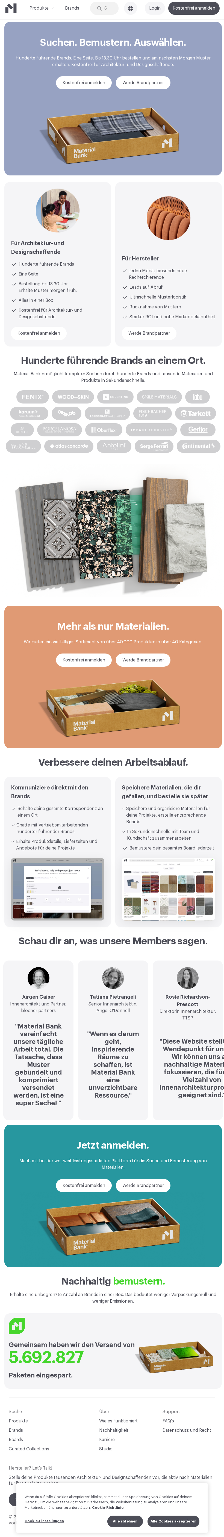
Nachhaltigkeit (113, 1430)
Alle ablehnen (125, 1521)
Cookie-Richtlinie (107, 1507)
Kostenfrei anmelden (194, 8)
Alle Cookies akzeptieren (173, 1521)
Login (155, 8)
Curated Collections (29, 1449)
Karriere (107, 1439)
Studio (106, 1449)
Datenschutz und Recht (187, 1430)
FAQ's (168, 1421)
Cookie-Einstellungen (44, 1521)
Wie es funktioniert (118, 1421)
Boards (16, 1439)
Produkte (39, 8)
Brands (72, 8)
